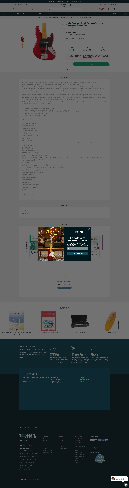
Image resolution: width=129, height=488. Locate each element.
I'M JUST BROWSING (78, 257)
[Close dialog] (89, 229)
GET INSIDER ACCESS (78, 253)
